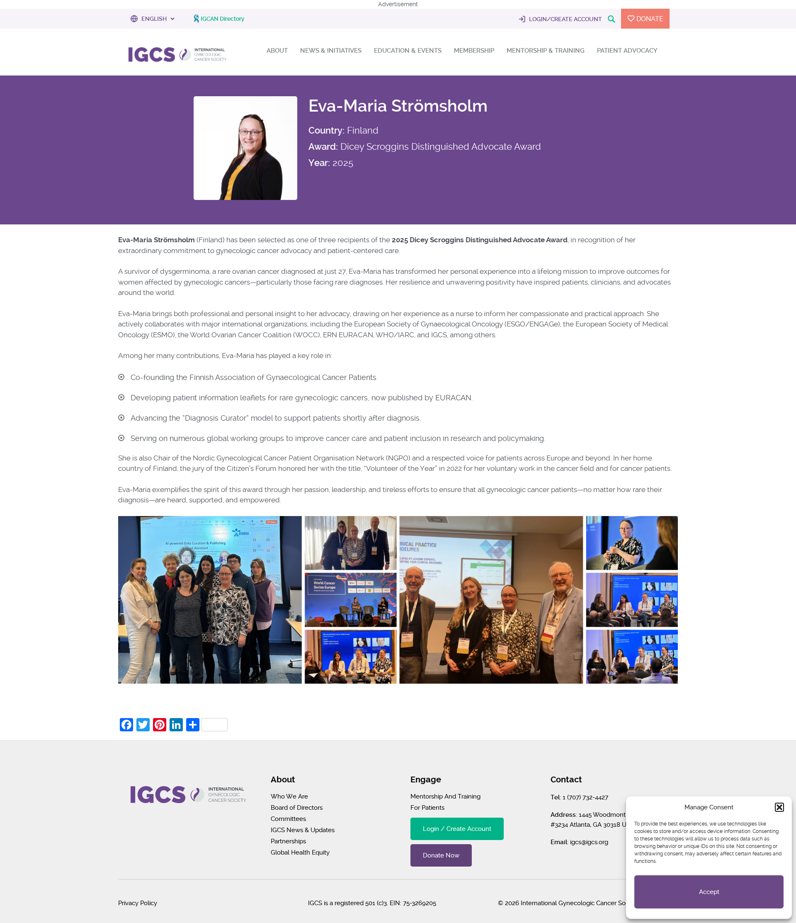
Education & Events (408, 50)
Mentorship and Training (445, 796)
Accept (709, 892)
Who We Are (289, 796)
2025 (342, 162)
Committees (288, 819)
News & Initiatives (331, 50)
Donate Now (441, 855)
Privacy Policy (137, 903)
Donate (649, 19)
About (277, 50)
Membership (474, 50)
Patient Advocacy (627, 50)
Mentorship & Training (546, 50)
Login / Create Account (457, 829)
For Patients (427, 807)
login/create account (565, 19)
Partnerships (288, 841)
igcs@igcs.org (589, 842)
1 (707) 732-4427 (585, 797)
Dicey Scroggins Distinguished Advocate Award (440, 146)
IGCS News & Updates (303, 830)
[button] (779, 807)
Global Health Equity (300, 852)
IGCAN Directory (223, 18)
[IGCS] (177, 55)
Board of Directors (297, 807)
